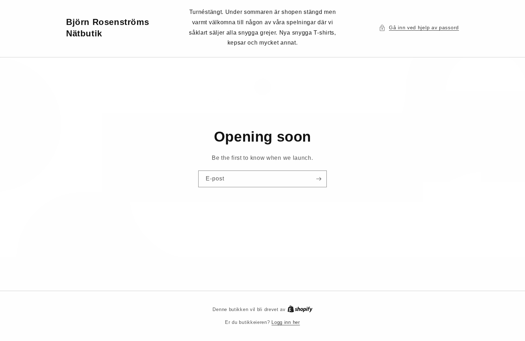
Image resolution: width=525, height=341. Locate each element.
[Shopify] (300, 309)
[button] (419, 27)
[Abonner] (318, 178)
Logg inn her (285, 322)
